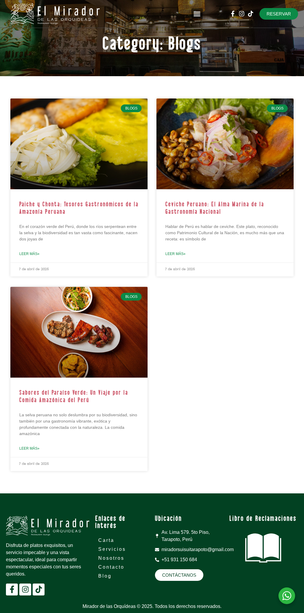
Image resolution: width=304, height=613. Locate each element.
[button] (197, 14)
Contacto (111, 567)
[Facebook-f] (233, 14)
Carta (106, 540)
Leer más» (29, 254)
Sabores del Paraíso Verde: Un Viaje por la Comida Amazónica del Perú (73, 396)
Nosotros (111, 558)
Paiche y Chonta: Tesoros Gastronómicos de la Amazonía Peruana (79, 208)
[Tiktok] (251, 14)
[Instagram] (242, 14)
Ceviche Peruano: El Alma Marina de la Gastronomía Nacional (214, 208)
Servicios (112, 549)
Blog (105, 575)
